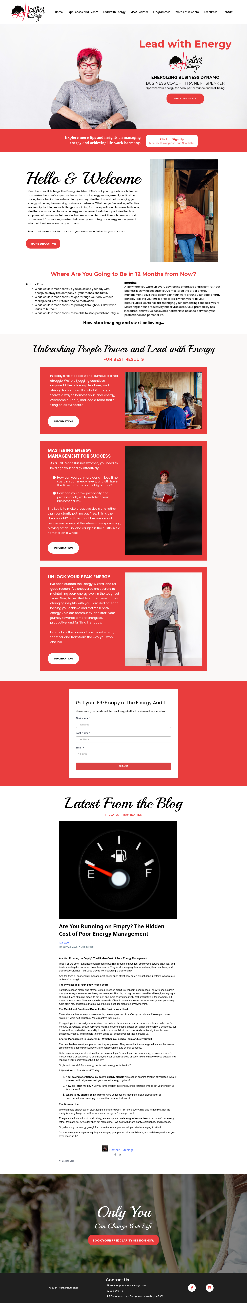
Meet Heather (139, 12)
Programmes (161, 12)
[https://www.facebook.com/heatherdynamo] (192, 1288)
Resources (210, 12)
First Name (83, 718)
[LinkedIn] (120, 1155)
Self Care (64, 942)
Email (80, 747)
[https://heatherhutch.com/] (28, 12)
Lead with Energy (114, 12)
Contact (228, 12)
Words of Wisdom (187, 12)
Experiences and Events (83, 12)
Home (59, 12)
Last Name (83, 733)
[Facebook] (115, 1155)
